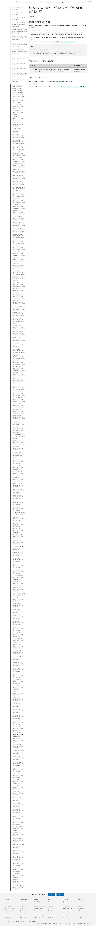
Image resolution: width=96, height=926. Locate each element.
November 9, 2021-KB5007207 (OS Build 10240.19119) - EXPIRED (19, 399)
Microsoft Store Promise (24, 915)
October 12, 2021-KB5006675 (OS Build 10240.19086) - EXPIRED (19, 405)
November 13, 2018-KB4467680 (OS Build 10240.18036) (18, 663)
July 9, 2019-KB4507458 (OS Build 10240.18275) (19, 594)
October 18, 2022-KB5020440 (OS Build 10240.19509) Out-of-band (18, 320)
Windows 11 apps (8, 917)
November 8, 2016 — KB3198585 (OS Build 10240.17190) (18, 828)
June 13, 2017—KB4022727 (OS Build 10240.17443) (18, 787)
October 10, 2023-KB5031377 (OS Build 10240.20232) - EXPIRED (19, 241)
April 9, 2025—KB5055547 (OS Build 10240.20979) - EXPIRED (19, 135)
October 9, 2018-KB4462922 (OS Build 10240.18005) (18, 669)
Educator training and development (40, 912)
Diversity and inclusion (81, 912)
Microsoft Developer (66, 903)
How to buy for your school (39, 910)
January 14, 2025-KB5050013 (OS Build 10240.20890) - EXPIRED (19, 153)
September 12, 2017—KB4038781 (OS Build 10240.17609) (18, 763)
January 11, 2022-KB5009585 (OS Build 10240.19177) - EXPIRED (19, 387)
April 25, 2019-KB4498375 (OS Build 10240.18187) (18, 616)
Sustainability (80, 917)
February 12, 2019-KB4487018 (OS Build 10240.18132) (18, 640)
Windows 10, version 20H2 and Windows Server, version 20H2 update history (19, 24)
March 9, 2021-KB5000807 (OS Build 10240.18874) (18, 461)
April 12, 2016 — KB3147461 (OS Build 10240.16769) (18, 875)
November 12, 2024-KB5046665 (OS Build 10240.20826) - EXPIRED (19, 165)
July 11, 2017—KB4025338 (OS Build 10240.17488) (18, 775)
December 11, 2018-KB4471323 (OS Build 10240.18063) (18, 658)
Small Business (50, 917)
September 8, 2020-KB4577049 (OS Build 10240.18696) (18, 491)
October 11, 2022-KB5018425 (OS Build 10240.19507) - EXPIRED (19, 327)
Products (35, 2)
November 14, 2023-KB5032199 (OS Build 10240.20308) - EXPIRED (19, 235)
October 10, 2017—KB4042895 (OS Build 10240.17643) (18, 757)
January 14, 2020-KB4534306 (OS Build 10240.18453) (18, 542)
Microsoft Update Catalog (62, 81)
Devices (41, 2)
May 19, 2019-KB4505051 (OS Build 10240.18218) (18, 605)
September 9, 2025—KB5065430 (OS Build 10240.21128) (18, 106)
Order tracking (22, 910)
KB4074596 (77, 71)
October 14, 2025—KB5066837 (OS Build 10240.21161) (18, 100)
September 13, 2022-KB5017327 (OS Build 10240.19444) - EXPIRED (19, 333)
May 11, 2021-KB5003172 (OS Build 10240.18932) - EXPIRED (19, 442)
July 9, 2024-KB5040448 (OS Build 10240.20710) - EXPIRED (19, 188)
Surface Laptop (7, 903)
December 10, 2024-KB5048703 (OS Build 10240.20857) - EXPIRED (19, 159)
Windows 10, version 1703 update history (18, 69)
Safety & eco (67, 923)
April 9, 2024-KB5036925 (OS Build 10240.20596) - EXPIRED (19, 206)
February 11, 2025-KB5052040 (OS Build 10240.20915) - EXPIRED (19, 147)
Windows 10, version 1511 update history (18, 80)
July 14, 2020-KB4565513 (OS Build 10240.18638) (18, 502)
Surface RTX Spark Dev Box (9, 908)
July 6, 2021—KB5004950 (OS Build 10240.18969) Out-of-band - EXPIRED (18, 429)
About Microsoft (80, 903)
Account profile (22, 901)
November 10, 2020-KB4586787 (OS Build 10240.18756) (18, 479)
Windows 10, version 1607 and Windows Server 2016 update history (19, 74)
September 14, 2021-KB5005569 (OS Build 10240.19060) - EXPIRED (19, 411)
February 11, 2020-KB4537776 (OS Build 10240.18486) (18, 536)
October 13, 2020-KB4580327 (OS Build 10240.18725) (18, 485)
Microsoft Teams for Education (39, 906)
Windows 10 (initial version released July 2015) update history (17, 86)
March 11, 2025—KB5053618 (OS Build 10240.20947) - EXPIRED (19, 141)
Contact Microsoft (44, 923)
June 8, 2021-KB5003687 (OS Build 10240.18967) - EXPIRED (19, 436)
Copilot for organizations (9, 910)
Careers (79, 901)
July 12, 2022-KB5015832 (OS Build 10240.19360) (18, 344)
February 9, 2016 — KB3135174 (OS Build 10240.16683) (18, 887)
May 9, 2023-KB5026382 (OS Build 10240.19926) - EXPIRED (19, 278)
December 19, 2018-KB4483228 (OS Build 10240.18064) (18, 652)
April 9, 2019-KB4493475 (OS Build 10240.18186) (18, 622)
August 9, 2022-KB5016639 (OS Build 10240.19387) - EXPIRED (19, 339)
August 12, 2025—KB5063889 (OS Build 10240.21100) (18, 112)
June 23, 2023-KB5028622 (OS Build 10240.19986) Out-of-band (18, 266)
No (60, 894)
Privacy (50, 923)
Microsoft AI (50, 901)
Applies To (32, 16)
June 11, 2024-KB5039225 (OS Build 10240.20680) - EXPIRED (19, 194)
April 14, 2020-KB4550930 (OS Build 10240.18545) (18, 524)
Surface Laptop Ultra (8, 906)
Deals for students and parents (39, 915)
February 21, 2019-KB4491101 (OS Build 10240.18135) (18, 634)
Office (30, 2)
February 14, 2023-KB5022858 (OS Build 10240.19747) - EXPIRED (19, 296)
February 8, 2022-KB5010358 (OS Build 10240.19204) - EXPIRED (19, 374)
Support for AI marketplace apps (68, 908)
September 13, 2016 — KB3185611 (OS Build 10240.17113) (18, 846)
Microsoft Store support (24, 906)
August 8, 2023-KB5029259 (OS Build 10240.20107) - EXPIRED (19, 253)
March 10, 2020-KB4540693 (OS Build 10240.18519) (18, 530)
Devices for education (38, 903)
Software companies (66, 915)
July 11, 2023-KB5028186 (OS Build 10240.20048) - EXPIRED (19, 259)
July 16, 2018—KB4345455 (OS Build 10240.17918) (18, 687)
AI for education (37, 917)
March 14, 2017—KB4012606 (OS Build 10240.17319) (18, 810)
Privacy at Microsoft (81, 908)
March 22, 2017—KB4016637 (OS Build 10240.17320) (18, 804)
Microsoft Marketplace (67, 912)
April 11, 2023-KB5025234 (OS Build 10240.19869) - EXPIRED (19, 284)
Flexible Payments (23, 917)
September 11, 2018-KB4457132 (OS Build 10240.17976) (18, 675)
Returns (21, 908)
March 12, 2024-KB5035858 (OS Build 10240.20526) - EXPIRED (19, 212)
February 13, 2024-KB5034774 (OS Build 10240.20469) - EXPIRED (19, 218)
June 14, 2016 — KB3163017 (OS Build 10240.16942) (18, 863)
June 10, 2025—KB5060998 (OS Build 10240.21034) (18, 124)
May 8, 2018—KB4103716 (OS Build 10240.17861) (18, 705)
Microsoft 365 (25, 2)
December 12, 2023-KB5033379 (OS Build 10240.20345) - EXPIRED (19, 229)
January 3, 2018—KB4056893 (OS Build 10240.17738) (18, 740)
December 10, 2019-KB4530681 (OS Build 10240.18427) (18, 548)
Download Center (23, 903)
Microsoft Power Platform (52, 910)
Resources (56, 2)
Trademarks (62, 923)
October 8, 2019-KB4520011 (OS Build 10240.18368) (18, 559)
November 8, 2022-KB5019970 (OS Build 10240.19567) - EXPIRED (19, 313)
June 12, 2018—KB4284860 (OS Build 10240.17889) (18, 699)
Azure (64, 901)
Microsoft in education (38, 901)
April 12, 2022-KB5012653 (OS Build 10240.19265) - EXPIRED (19, 362)
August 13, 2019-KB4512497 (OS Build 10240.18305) (18, 589)
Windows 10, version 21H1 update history (18, 18)
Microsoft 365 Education (38, 908)
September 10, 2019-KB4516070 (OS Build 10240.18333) (18, 577)
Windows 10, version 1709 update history (18, 63)
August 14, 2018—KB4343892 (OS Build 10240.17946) (18, 681)
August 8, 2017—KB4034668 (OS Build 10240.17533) (18, 769)
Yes (51, 894)
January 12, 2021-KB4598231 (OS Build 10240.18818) (18, 467)
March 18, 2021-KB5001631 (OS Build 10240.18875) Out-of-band (18, 455)
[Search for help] (86, 1)
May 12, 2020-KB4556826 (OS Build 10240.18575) (18, 518)
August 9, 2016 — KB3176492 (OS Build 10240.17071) (18, 851)
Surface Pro (7, 901)
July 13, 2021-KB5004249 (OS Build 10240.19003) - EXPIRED (19, 423)
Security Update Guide (69, 42)
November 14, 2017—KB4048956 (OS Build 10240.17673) (18, 752)
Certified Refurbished (23, 912)
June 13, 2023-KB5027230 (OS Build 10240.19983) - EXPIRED (19, 272)
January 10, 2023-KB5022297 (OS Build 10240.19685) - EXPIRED (19, 302)
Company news (80, 906)
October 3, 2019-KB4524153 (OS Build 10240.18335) (18, 565)
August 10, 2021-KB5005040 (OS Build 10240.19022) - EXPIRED (19, 417)
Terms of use (55, 923)
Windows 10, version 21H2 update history (18, 13)
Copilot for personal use (9, 912)
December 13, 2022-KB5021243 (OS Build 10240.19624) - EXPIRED (19, 308)
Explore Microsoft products (9, 915)
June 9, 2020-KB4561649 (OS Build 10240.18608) (19, 513)
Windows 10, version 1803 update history (18, 58)
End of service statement (19, 96)
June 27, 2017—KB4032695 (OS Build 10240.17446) (18, 781)
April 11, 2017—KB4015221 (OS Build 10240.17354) (18, 799)
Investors (79, 910)
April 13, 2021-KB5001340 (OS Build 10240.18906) (18, 448)
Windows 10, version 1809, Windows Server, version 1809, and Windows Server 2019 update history (19, 52)
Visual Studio (65, 917)
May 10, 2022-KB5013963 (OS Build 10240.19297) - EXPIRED (19, 356)
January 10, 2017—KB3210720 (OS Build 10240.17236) (18, 816)
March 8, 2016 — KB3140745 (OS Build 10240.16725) (18, 881)
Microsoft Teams (51, 912)
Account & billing (48, 2)
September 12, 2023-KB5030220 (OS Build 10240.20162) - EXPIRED (19, 247)
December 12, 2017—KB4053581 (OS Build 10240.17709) (18, 746)
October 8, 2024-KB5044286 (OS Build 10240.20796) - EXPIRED (19, 171)
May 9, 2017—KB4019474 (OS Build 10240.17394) (18, 793)
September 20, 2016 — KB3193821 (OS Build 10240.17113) (18, 840)
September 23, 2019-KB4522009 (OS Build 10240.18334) (18, 571)
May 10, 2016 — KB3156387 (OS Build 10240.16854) (18, 869)
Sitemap (37, 923)
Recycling (73, 923)
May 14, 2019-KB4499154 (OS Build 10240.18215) (18, 611)
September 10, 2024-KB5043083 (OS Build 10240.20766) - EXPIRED (19, 177)
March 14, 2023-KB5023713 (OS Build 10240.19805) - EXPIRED (19, 290)
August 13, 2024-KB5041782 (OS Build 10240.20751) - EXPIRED (19, 182)
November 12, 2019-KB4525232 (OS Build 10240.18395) (18, 553)
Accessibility (80, 915)
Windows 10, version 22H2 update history (18, 8)
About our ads (79, 923)
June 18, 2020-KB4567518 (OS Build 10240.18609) (18, 508)
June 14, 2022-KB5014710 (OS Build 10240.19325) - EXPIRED (19, 350)
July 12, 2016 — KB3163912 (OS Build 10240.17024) (18, 857)
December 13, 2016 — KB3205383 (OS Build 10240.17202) (18, 822)
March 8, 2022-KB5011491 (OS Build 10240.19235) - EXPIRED (19, 368)
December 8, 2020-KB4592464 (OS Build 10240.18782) (18, 473)
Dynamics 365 (50, 906)
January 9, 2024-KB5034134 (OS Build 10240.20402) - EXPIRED (19, 224)
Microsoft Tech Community (67, 910)
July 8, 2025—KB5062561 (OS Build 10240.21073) (18, 118)
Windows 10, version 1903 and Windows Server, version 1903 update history (19, 44)
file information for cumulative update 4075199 (72, 87)
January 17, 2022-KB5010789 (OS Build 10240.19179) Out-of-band (18, 381)
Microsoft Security (51, 903)
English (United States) (11, 921)
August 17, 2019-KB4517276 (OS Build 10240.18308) (18, 583)
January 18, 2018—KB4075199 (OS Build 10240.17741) (18, 734)
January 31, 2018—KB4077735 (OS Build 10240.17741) (18, 728)
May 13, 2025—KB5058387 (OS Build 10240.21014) (18, 130)
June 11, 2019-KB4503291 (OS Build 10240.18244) (18, 599)
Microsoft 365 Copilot (51, 915)
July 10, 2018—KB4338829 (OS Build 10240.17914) (18, 693)
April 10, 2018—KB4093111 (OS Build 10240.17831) (18, 710)
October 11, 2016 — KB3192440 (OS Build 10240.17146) (18, 834)
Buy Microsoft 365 (65, 2)
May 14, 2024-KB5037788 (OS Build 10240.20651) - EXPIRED (19, 200)
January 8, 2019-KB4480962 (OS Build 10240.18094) (18, 646)
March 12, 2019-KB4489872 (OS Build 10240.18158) (18, 628)
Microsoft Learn (66, 906)
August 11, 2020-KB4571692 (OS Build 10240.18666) (18, 496)
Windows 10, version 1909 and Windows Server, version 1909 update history (19, 37)
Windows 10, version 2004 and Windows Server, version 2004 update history (19, 31)
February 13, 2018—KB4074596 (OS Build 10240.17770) (18, 722)
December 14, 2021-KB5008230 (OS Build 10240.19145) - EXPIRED (19, 393)
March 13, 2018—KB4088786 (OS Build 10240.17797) (18, 716)
